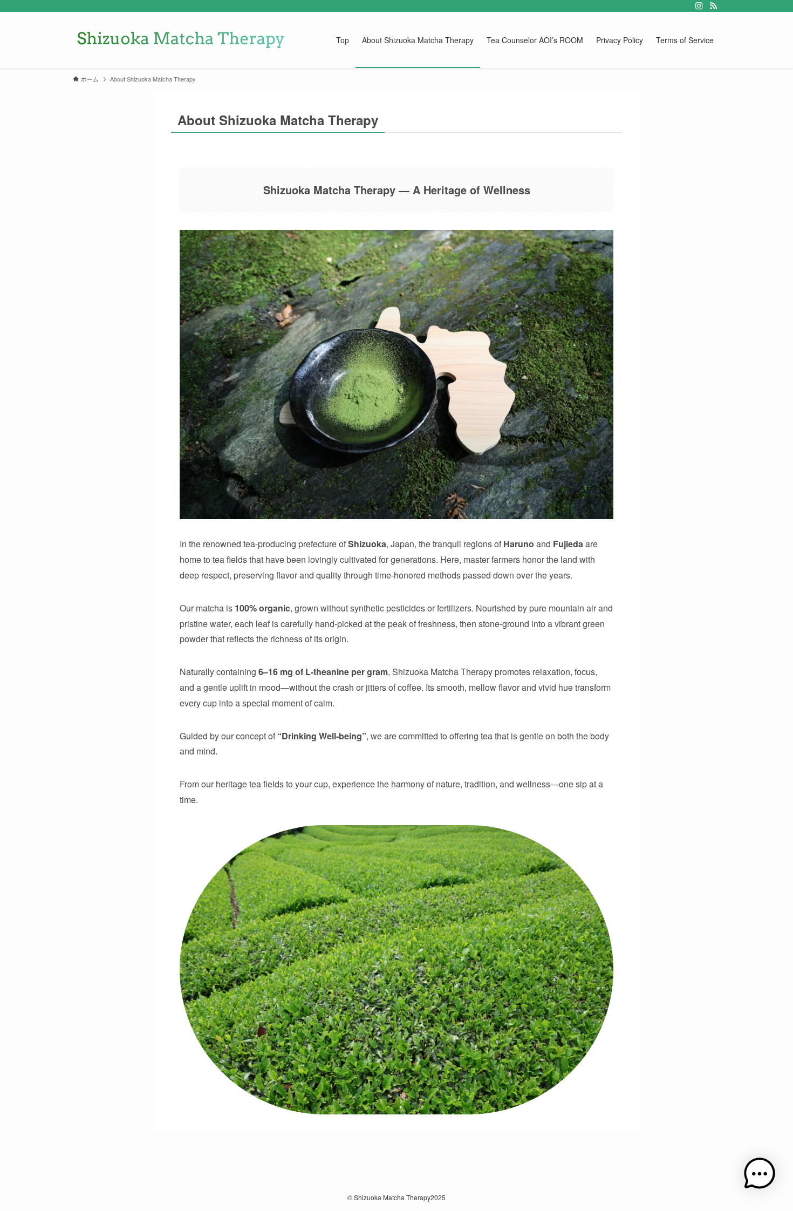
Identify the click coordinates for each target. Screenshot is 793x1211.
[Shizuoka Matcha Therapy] (181, 40)
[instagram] (699, 6)
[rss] (713, 6)
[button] (759, 1175)
